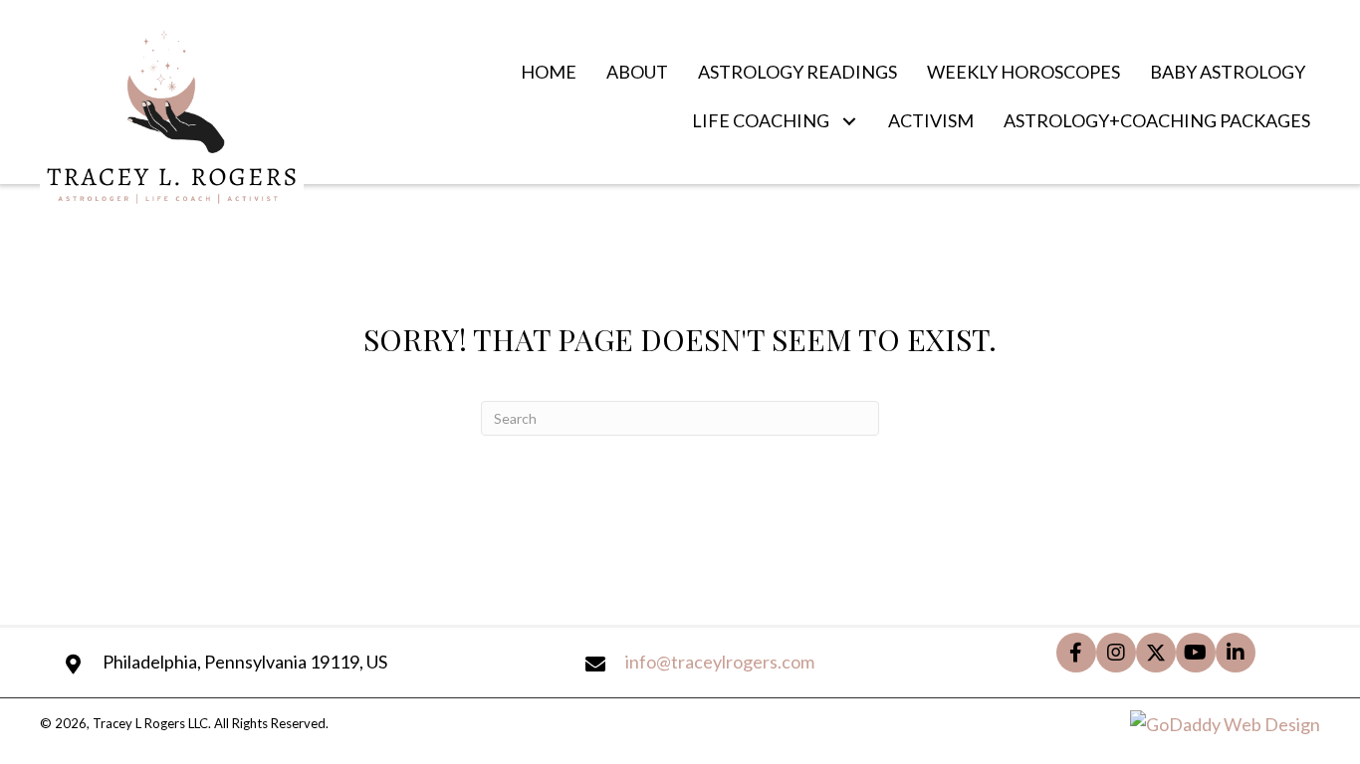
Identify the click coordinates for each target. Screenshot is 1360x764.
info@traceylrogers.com (719, 661)
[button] (848, 121)
